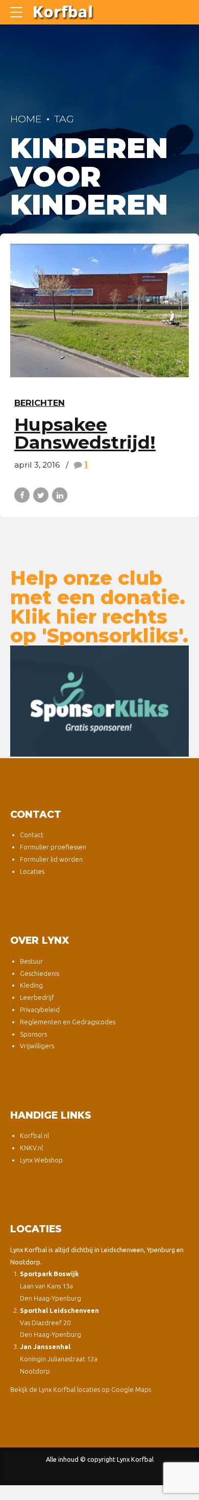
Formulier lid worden (51, 859)
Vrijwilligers (37, 1045)
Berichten (39, 403)
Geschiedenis (39, 973)
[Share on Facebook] (22, 495)
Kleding (31, 985)
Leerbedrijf (37, 997)
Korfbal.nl (34, 1135)
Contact (31, 834)
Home (26, 119)
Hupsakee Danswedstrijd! (85, 433)
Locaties (32, 871)
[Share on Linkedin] (59, 495)
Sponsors (33, 1034)
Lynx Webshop (41, 1159)
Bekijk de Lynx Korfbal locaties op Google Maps (80, 1389)
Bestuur (31, 961)
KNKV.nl (31, 1147)
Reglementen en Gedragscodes (67, 1021)
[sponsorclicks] (99, 701)
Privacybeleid (40, 1009)
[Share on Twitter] (40, 495)
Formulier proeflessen (53, 846)
